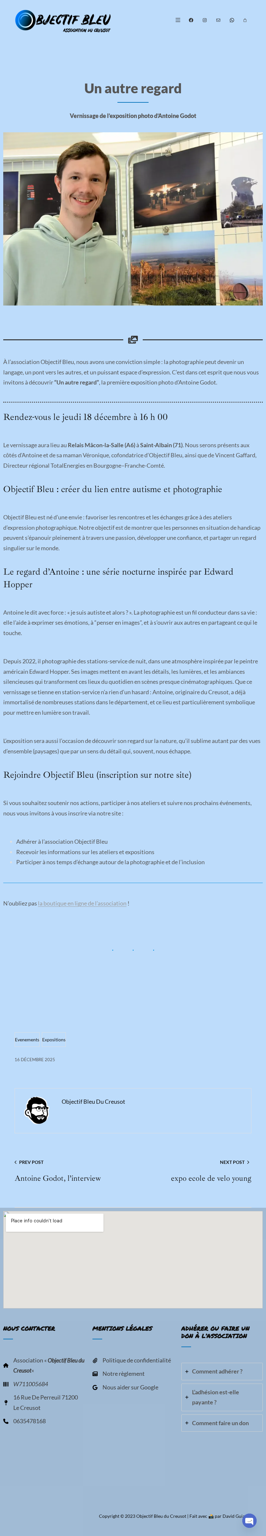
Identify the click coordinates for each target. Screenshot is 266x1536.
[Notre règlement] (118, 1378)
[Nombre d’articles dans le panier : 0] (245, 20)
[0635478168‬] (24, 1425)
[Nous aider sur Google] (125, 1391)
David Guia (234, 1516)
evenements (27, 1039)
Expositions (54, 1039)
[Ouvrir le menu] (178, 20)
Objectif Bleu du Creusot (161, 1516)
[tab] (222, 1371)
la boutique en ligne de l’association (82, 903)
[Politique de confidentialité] (131, 1364)
